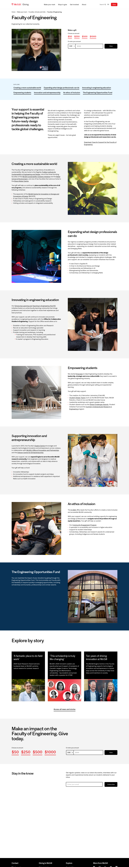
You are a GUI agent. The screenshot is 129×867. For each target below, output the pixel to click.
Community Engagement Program (84, 525)
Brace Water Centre (21, 181)
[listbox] (72, 46)
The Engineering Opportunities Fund (97, 93)
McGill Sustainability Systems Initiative (36, 177)
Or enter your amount (74, 41)
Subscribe (111, 784)
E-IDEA (73, 510)
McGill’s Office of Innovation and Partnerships (42, 450)
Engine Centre (40, 446)
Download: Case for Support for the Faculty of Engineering (100, 143)
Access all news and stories (64, 709)
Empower (79, 374)
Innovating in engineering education (96, 88)
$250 (77, 36)
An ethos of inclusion (71, 93)
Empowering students (22, 93)
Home (13, 12)
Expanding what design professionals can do (61, 88)
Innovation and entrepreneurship (47, 93)
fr (108, 4)
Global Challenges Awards (99, 404)
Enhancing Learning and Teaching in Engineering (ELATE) (35, 306)
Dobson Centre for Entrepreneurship (30, 453)
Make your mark (22, 12)
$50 (70, 36)
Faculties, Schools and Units (37, 12)
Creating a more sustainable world (27, 88)
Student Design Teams (77, 398)
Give (114, 4)
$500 (84, 36)
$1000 (93, 36)
